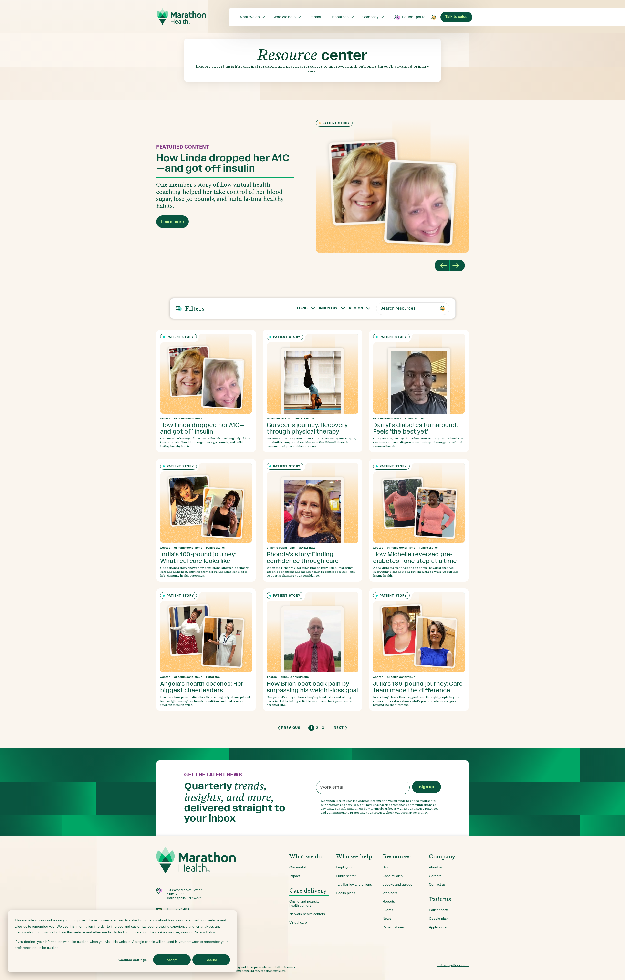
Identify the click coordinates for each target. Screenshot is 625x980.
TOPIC (302, 308)
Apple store (438, 927)
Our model (297, 867)
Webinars (390, 893)
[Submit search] (434, 17)
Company (442, 856)
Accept (172, 960)
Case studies (393, 876)
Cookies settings (132, 960)
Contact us (437, 884)
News (387, 918)
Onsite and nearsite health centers (304, 903)
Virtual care (298, 922)
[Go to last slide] (442, 265)
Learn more (172, 221)
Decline (211, 960)
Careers (435, 876)
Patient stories (394, 927)
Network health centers (307, 914)
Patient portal (414, 17)
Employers (344, 867)
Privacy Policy (416, 812)
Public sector (346, 876)
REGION (356, 308)
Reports (389, 901)
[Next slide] (457, 265)
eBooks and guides (397, 884)
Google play (438, 918)
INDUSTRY (328, 308)
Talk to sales (456, 17)
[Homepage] (196, 867)
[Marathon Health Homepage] (181, 16)
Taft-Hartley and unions (354, 884)
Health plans (345, 893)
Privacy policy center (453, 965)
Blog (386, 867)
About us (436, 867)
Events (388, 910)
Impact (294, 876)
